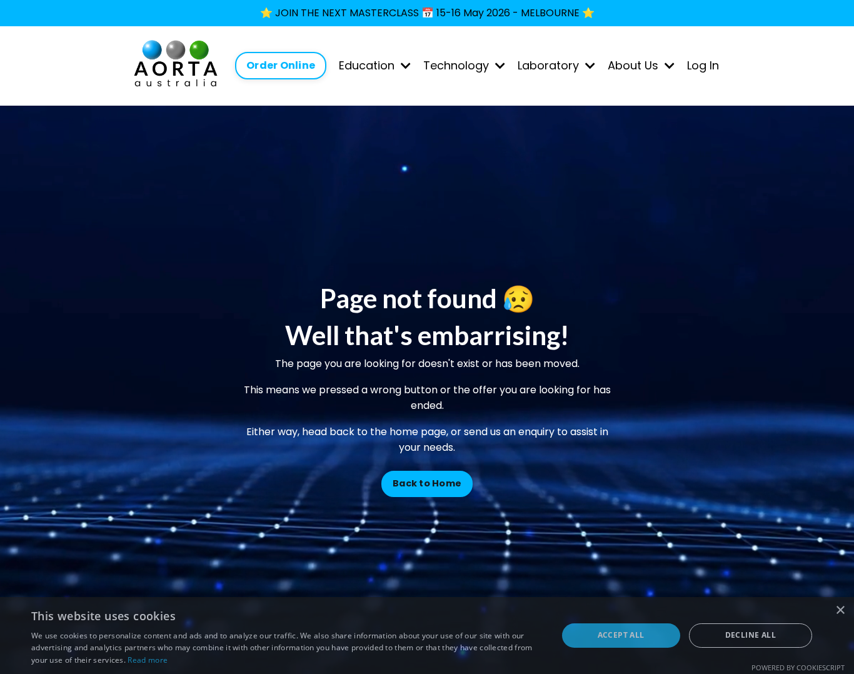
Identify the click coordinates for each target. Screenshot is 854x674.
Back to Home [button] (427, 483)
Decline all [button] (750, 635)
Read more (148, 660)
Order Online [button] (280, 65)
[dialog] (427, 635)
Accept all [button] (621, 635)
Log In (703, 65)
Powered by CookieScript (798, 667)
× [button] (840, 610)
